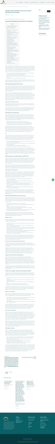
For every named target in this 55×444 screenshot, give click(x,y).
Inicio (17, 2)
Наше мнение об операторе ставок (11, 26)
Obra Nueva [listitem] (30, 423)
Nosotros (48, 2)
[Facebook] (24, 439)
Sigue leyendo (16, 406)
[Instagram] (26, 439)
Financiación (27, 2)
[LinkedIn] (29, 439)
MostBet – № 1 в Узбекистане (11, 63)
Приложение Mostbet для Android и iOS (12, 25)
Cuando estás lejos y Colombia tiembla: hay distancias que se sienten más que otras (44, 21)
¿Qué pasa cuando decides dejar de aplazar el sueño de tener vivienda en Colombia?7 (44, 29)
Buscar (39, 9)
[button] (53, 180)
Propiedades (21, 2)
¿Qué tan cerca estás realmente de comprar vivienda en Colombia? (44, 23)
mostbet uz (8, 6)
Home (5, 6)
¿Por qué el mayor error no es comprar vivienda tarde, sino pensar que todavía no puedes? (44, 26)
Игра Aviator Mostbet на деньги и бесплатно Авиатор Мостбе (8, 382)
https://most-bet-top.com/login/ (27, 131)
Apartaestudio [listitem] (30, 426)
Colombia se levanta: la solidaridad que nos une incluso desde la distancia (44, 18)
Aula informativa (42, 2)
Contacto (52, 2)
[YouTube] (31, 439)
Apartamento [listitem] (30, 422)
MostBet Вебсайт (9, 62)
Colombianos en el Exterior (34, 2)
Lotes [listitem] (29, 427)
